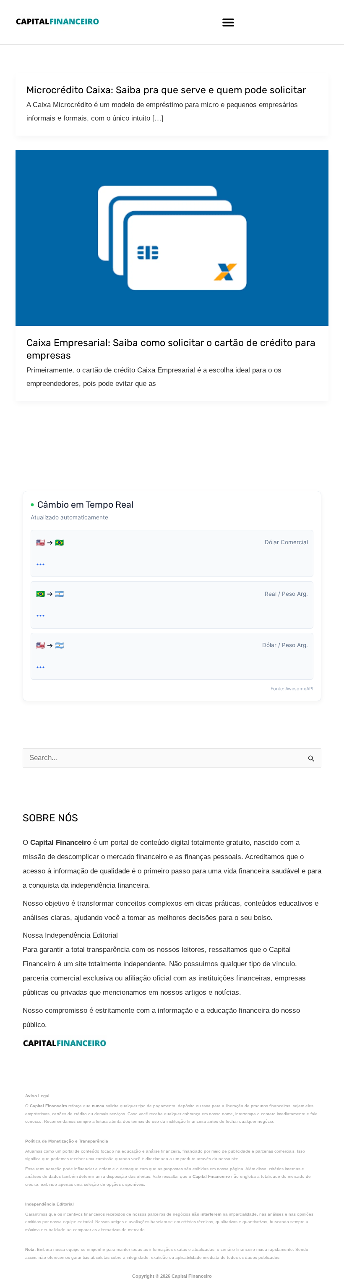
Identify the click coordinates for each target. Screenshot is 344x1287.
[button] (228, 22)
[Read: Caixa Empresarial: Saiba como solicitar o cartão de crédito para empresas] (172, 237)
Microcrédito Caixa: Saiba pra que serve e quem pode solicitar (166, 90)
